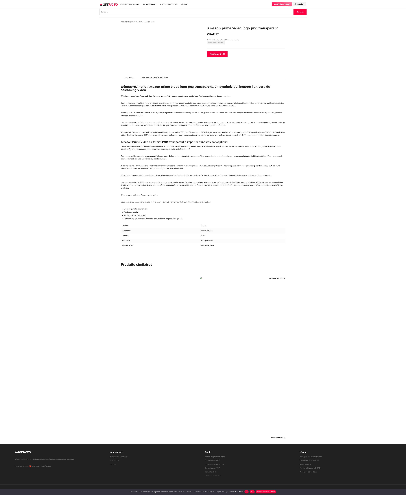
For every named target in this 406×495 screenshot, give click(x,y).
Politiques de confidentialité (311, 457)
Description (129, 77)
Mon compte (114, 460)
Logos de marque (135, 22)
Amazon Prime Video (231, 182)
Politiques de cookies (308, 472)
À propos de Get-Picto (169, 4)
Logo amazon (149, 22)
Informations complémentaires (154, 77)
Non (252, 492)
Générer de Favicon (212, 476)
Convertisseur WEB (212, 460)
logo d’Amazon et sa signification (196, 202)
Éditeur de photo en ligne (215, 457)
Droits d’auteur (305, 464)
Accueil (124, 22)
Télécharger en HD (217, 54)
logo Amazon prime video (147, 195)
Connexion (299, 4)
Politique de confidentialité (266, 492)
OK (247, 492)
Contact (184, 4)
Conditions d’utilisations (309, 460)
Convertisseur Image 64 (214, 464)
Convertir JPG (210, 472)
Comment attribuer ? (231, 40)
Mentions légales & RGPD (310, 468)
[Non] (403, 492)
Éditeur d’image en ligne (129, 4)
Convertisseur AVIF (212, 468)
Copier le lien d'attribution (216, 42)
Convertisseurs (149, 4)
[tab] (129, 77)
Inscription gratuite (282, 4)
